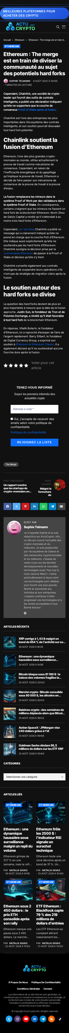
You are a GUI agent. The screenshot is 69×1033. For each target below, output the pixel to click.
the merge (11, 464)
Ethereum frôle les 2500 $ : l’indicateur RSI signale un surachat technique (48, 840)
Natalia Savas (18, 870)
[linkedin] (34, 1019)
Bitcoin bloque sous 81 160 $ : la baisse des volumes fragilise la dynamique (39, 677)
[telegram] (43, 1019)
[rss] (51, 1019)
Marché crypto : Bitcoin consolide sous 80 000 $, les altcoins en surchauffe (41, 695)
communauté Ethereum (18, 253)
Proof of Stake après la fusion (37, 109)
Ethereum (19, 39)
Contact (48, 988)
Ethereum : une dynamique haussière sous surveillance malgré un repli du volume (37, 660)
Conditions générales (28, 988)
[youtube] (26, 1019)
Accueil (7, 39)
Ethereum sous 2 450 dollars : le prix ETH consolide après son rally (17, 914)
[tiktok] (60, 1019)
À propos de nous (18, 982)
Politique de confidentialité (28, 432)
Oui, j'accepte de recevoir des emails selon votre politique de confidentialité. (32, 423)
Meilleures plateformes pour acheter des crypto (29, 13)
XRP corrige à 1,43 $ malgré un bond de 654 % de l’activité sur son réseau (42, 642)
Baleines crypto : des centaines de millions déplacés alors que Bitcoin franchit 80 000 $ (41, 713)
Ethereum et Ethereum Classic (35, 344)
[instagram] (17, 1019)
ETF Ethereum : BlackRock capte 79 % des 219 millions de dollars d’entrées (50, 914)
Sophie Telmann (19, 81)
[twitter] (9, 1019)
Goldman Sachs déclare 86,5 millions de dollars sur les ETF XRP (41, 747)
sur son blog (26, 229)
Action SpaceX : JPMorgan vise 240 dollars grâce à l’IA (39, 729)
